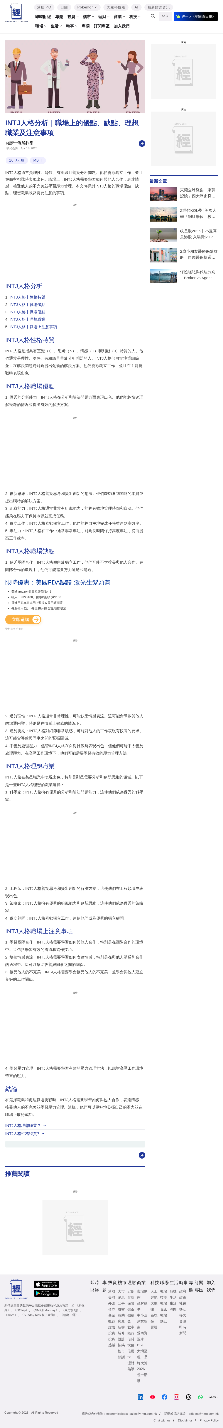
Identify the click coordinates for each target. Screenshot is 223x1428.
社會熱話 (182, 1306)
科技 (133, 17)
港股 (111, 1291)
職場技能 (163, 1294)
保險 (130, 1303)
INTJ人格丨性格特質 (27, 297)
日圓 (64, 7)
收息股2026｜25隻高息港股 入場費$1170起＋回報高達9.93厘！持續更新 (198, 235)
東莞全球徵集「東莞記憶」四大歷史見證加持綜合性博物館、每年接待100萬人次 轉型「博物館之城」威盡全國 (197, 194)
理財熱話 (130, 1366)
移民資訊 (182, 1318)
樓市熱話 (121, 1354)
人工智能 (153, 1294)
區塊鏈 (153, 1318)
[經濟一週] (16, 12)
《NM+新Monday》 (45, 1310)
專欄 (86, 26)
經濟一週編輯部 (20, 143)
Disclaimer (185, 1420)
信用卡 (130, 1354)
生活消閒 (173, 1306)
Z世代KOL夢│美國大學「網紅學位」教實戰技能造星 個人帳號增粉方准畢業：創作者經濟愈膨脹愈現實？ (198, 214)
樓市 (87, 17)
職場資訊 (163, 1306)
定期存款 (130, 1294)
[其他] (142, 143)
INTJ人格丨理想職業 (27, 319)
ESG (140, 1345)
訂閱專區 (102, 26)
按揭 (121, 1345)
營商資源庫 (142, 1336)
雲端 (153, 1327)
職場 (39, 26)
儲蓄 (130, 1309)
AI (136, 7)
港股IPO (44, 7)
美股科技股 (116, 7)
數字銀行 (130, 1330)
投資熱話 (111, 1342)
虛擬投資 (111, 1330)
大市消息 (121, 1294)
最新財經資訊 (159, 7)
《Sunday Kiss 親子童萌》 (39, 1315)
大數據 (153, 1306)
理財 (102, 17)
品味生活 (173, 1294)
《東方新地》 (71, 1310)
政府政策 (182, 1294)
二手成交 (121, 1306)
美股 (111, 1297)
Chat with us (162, 1420)
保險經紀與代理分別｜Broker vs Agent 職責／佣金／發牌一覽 (198, 276)
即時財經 (43, 17)
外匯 (111, 1303)
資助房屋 (121, 1318)
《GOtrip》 (21, 1310)
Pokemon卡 (87, 7)
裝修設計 (121, 1336)
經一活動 (142, 1378)
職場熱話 (163, 1318)
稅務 (130, 1345)
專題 (59, 17)
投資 (71, 17)
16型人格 (17, 160)
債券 (111, 1309)
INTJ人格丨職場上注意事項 (33, 327)
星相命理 (12, 148)
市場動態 (142, 1294)
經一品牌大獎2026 (142, 1363)
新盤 (121, 1327)
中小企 (142, 1315)
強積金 (130, 1318)
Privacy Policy (209, 1420)
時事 (70, 26)
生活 (55, 26)
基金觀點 (111, 1318)
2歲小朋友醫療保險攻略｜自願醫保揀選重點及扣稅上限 (199, 255)
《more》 (11, 1315)
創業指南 (142, 1324)
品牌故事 (142, 1306)
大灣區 (142, 1351)
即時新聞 (182, 1330)
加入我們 (122, 26)
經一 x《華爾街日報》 (199, 16)
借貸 (130, 1339)
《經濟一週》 (69, 1315)
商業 (118, 17)
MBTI (37, 160)
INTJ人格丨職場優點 (27, 304)
